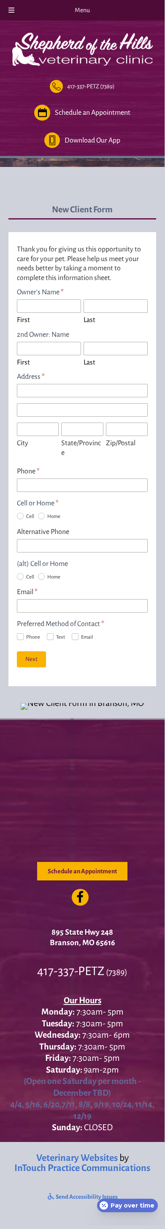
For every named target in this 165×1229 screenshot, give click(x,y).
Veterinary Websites (77, 1157)
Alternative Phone (43, 532)
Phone (28, 471)
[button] (82, 86)
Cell (29, 516)
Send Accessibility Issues (86, 1197)
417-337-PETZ (70, 971)
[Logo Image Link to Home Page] (82, 48)
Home (53, 516)
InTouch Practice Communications (82, 1168)
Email (27, 592)
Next (31, 659)
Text (60, 637)
